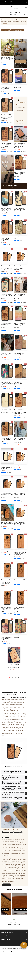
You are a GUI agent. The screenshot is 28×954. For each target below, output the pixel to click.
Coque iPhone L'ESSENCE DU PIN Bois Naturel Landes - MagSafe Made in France (14, 666)
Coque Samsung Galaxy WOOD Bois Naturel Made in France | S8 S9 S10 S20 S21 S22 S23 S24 (20, 552)
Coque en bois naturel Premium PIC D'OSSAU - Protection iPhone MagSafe (6, 637)
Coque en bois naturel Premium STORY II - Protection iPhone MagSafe (6, 238)
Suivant (17, 677)
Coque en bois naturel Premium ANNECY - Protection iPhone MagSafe (19, 174)
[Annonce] (13, 3)
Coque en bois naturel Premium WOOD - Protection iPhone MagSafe (19, 145)
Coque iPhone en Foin (19, 237)
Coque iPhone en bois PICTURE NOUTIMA (6, 439)
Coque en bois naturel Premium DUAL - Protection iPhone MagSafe (19, 382)
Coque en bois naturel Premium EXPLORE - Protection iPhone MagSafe (6, 87)
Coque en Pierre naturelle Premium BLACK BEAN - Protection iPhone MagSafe (7, 354)
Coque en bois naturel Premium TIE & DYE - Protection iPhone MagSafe (19, 325)
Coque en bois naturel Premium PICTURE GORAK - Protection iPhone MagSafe (7, 495)
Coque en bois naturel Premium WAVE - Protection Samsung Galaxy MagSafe (6, 581)
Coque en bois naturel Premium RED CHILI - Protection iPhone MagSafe (19, 354)
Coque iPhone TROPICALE (20, 466)
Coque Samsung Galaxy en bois (17, 30)
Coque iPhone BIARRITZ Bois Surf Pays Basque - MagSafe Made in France (7, 467)
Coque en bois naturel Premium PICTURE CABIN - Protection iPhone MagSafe (20, 267)
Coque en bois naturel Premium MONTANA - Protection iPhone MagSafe (19, 524)
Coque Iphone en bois (6, 30)
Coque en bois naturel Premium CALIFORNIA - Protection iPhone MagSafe (6, 145)
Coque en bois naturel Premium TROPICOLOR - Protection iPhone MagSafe (7, 296)
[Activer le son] (12, 156)
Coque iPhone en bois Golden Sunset (19, 86)
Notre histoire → (6, 884)
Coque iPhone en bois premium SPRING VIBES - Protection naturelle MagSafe (7, 59)
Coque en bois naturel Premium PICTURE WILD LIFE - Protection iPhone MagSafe (6, 267)
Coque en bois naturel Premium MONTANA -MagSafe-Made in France (7, 608)
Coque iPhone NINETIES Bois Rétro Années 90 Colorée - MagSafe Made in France (7, 382)
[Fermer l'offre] (26, 942)
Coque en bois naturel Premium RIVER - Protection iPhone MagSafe (6, 325)
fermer (26, 2)
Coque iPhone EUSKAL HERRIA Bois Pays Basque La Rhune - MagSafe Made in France (7, 116)
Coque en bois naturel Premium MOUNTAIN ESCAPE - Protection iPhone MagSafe (6, 210)
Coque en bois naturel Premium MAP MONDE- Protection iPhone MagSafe (19, 210)
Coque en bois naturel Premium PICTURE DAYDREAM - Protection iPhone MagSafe (20, 411)
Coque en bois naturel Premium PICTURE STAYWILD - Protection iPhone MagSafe (19, 440)
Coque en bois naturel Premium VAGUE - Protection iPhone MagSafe (19, 296)
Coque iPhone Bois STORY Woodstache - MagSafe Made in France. (7, 523)
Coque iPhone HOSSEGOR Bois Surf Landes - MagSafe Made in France (7, 411)
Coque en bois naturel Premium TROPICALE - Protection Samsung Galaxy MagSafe (19, 609)
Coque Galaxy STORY (6, 551)
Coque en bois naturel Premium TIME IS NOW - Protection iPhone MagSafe (20, 495)
